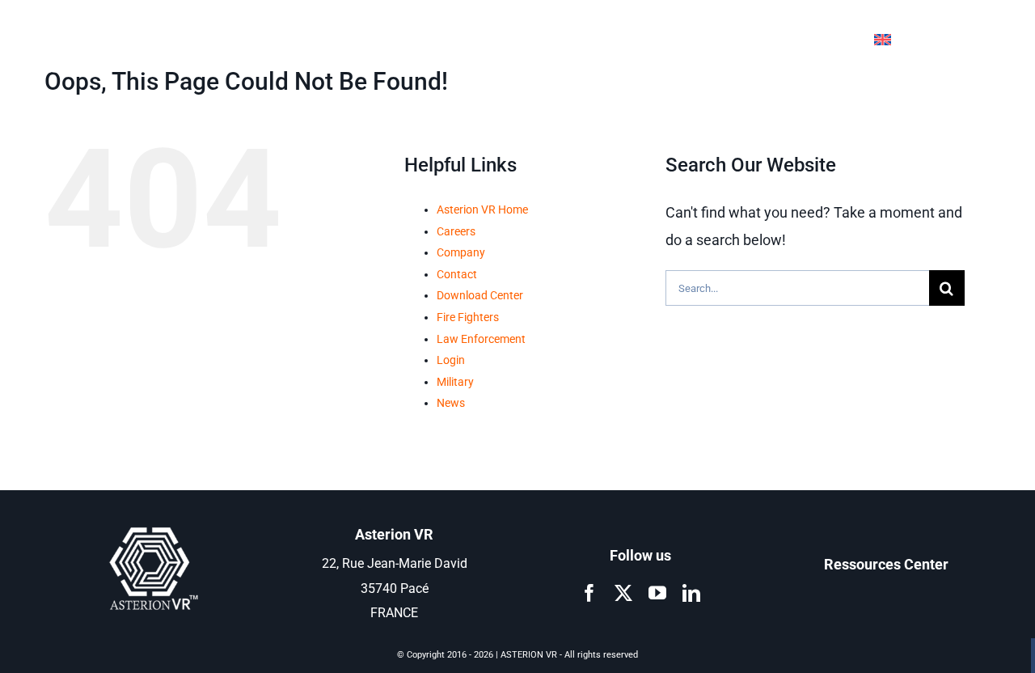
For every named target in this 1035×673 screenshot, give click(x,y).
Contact (457, 274)
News (451, 402)
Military (455, 381)
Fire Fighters (468, 317)
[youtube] (657, 593)
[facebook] (589, 593)
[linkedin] (691, 593)
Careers (456, 231)
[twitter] (623, 593)
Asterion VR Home (482, 209)
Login (451, 359)
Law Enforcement (481, 338)
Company (461, 252)
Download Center (480, 295)
